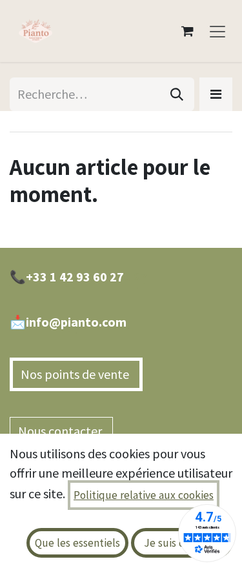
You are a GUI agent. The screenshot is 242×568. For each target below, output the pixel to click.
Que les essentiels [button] (77, 543)
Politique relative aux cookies (144, 495)
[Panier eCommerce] (187, 30)
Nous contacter (61, 431)
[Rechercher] (176, 94)
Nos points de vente (76, 374)
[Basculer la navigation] (217, 30)
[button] (215, 94)
